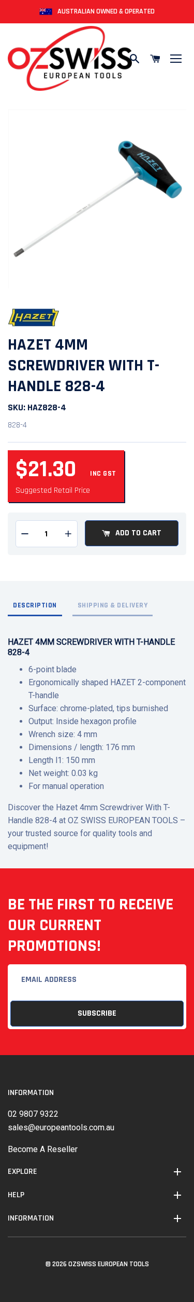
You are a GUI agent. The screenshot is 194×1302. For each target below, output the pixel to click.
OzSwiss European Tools (108, 1264)
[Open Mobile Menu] (176, 58)
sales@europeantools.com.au (61, 1127)
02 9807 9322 (33, 1114)
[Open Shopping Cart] (155, 58)
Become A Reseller (43, 1149)
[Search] (134, 58)
